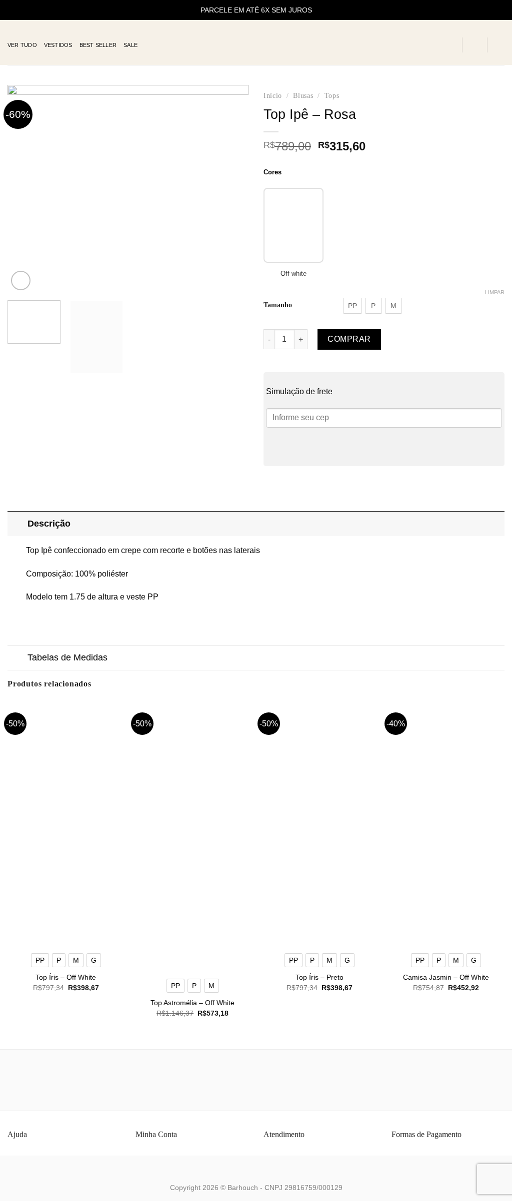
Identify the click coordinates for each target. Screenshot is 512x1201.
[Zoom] (20, 280)
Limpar (494, 292)
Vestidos (58, 45)
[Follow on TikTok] (448, 44)
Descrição (49, 524)
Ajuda (17, 1134)
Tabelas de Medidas (68, 657)
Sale (131, 45)
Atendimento (284, 1134)
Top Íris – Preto (320, 977)
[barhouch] (256, 42)
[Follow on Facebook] (422, 44)
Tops (332, 95)
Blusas (303, 95)
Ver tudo (22, 45)
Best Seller (98, 45)
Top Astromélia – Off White (192, 1003)
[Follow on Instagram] (435, 44)
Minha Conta (156, 1134)
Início (273, 95)
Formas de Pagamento (427, 1134)
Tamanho (278, 305)
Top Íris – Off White (66, 977)
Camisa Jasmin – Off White (446, 977)
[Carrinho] (499, 44)
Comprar (349, 339)
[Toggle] (17, 523)
